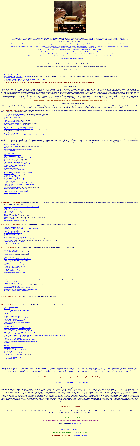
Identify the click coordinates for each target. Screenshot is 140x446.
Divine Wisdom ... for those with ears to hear (15, 162)
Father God (7, 309)
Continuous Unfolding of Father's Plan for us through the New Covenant (23, 238)
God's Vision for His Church (11, 146)
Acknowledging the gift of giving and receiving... (16, 333)
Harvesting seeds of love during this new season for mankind (19, 339)
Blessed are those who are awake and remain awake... (17, 329)
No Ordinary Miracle (9, 299)
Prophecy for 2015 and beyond (12, 193)
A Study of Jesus (8, 240)
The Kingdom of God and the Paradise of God (16, 191)
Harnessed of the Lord (9, 181)
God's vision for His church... (11, 123)
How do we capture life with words (13, 251)
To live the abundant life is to (11, 243)
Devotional (7, 263)
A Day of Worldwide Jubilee (11, 269)
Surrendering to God (9, 174)
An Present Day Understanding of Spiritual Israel (16, 290)
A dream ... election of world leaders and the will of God (18, 127)
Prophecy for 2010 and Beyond (12, 177)
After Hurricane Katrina (10, 166)
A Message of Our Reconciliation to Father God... (16, 212)
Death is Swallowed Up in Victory (13, 270)
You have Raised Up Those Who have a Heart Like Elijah (19, 317)
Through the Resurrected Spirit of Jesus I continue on (17, 259)
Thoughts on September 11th (11, 283)
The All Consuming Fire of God (12, 187)
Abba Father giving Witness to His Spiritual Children (17, 336)
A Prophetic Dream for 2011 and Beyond (14, 178)
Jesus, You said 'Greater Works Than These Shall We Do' (18, 331)
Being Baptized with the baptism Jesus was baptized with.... (19, 287)
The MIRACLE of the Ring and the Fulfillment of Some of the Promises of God (24, 134)
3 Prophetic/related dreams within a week (14, 165)
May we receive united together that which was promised (18, 253)
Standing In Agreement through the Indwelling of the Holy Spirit (20, 341)
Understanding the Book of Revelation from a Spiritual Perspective (21, 289)
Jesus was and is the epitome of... (12, 284)
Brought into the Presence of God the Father (15, 114)
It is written (7, 236)
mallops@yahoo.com (75, 423)
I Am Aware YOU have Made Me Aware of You (16, 310)
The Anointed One (8, 208)
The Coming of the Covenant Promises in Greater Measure (19, 184)
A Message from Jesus (9, 132)
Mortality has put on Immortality (12, 326)
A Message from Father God (11, 168)
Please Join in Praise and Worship (12, 354)
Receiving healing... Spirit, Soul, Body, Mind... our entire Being (20, 332)
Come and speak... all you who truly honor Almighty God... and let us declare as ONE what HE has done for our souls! (34, 335)
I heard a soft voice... (9, 120)
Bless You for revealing (10, 323)
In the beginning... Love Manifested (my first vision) (17, 76)
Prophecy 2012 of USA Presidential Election (15, 188)
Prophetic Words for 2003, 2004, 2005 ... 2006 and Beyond (19, 158)
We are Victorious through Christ (12, 357)
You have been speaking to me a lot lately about (16, 260)
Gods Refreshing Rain (9, 358)
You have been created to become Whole (14, 272)
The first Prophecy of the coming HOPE (14, 179)
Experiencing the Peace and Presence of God (15, 220)
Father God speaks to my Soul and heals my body (16, 80)
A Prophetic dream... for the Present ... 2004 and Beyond (18, 129)
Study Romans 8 (8, 217)
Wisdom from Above (9, 231)
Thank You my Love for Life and (12, 355)
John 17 (6, 214)
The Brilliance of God (9, 190)
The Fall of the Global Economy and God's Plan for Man (18, 182)
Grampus (6, 300)
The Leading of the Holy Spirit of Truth (14, 338)
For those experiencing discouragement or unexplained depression (21, 228)
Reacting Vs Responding (10, 215)
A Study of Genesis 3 (9, 218)
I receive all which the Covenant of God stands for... (17, 322)
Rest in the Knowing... (9, 160)
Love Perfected (8, 254)
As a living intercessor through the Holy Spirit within (17, 328)
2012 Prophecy (8, 185)
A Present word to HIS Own (11, 159)
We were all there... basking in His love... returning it (17, 124)
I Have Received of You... (10, 312)
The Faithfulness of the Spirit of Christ (13, 320)
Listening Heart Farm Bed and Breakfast (82, 46)
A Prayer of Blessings (9, 351)
